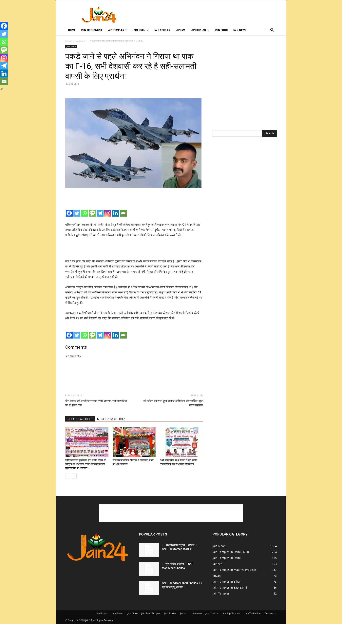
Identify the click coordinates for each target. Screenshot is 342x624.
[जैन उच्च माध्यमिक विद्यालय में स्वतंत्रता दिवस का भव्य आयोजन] (134, 442)
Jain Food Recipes (150, 613)
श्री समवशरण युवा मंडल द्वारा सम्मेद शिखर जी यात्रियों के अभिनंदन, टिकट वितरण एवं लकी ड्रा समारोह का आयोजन (85, 464)
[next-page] (74, 476)
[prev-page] (67, 476)
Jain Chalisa (211, 613)
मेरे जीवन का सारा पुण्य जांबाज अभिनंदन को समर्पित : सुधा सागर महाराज (173, 403)
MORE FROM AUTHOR (111, 419)
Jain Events (118, 613)
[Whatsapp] (84, 213)
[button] (272, 30)
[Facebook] (69, 213)
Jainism (180, 30)
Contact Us (271, 613)
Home (71, 30)
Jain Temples (115, 30)
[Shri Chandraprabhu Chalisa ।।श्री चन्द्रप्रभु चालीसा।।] (149, 588)
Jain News (239, 30)
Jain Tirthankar (91, 30)
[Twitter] (76, 213)
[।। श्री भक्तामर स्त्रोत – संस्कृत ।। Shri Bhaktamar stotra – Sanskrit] (149, 550)
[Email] (123, 213)
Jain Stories (162, 30)
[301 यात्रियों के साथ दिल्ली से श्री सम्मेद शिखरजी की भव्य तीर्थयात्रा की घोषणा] (181, 442)
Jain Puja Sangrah (231, 613)
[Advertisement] (205, 15)
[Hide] (1, 89)
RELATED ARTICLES (80, 419)
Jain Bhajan (198, 30)
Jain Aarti (197, 613)
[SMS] (92, 213)
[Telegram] (100, 213)
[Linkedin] (115, 213)
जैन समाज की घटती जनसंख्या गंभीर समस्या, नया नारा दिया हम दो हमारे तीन (96, 403)
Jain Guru (139, 30)
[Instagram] (107, 213)
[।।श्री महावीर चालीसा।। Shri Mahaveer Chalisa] (149, 569)
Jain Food (221, 30)
